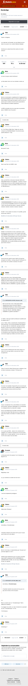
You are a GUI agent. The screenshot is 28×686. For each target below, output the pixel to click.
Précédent (6, 26)
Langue (10, 678)
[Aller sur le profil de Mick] (2, 72)
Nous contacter (11, 682)
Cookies (18, 682)
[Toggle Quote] (3, 300)
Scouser (7, 450)
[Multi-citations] (2, 56)
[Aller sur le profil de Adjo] (2, 33)
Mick (6, 71)
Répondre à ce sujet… (9, 656)
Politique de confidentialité (13, 680)
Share (7, 664)
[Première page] (2, 27)
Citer (6, 55)
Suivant (22, 26)
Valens (4, 14)
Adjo (6, 32)
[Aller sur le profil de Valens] (2, 93)
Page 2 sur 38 (14, 26)
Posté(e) (12, 34)
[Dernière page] (26, 27)
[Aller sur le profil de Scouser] (2, 451)
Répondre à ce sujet (14, 21)
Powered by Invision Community (14, 683)
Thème (16, 678)
